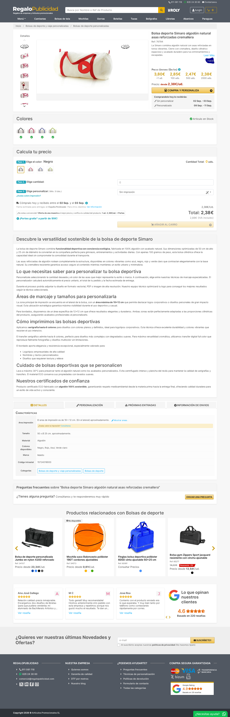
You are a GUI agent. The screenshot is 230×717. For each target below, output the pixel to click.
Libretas (170, 18)
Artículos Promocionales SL (46, 713)
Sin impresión (127, 192)
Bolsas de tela (62, 18)
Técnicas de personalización (139, 674)
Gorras (101, 18)
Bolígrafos (151, 18)
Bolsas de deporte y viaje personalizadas (60, 470)
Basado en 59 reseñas (192, 692)
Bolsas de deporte (94, 470)
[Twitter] (21, 684)
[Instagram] (37, 684)
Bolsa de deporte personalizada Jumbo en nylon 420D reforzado (34, 558)
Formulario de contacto (136, 683)
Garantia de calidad (81, 674)
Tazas (134, 18)
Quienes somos (79, 669)
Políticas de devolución (136, 678)
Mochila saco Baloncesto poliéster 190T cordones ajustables (87, 558)
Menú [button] (21, 18)
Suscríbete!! (203, 640)
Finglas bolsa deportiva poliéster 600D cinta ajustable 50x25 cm (137, 558)
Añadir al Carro (165, 224)
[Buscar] (161, 10)
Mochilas (83, 18)
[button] (179, 69)
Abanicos (188, 18)
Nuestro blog (78, 683)
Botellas (117, 18)
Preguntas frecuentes (135, 669)
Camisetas (40, 18)
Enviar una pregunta (199, 497)
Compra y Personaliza (183, 90)
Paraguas (207, 18)
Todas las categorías (134, 688)
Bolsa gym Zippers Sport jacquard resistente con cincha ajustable (190, 556)
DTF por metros (79, 678)
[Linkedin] (27, 684)
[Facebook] (32, 684)
